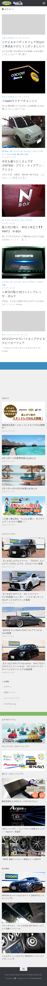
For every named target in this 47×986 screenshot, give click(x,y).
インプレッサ (7, 282)
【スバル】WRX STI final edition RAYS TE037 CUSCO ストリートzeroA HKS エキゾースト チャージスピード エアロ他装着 (24, 666)
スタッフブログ (8, 38)
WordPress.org (10, 704)
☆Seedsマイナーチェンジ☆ (19, 101)
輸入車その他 (22, 154)
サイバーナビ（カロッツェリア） (16, 746)
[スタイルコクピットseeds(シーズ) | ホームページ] (16, 3)
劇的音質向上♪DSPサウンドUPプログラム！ (20, 801)
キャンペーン (7, 335)
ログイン (8, 687)
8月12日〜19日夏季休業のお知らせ (19, 458)
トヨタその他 (10, 154)
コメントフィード (11, 698)
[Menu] (44, 3)
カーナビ (27, 151)
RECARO (5, 151)
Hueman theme (36, 978)
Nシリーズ (6, 220)
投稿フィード (9, 692)
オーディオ (18, 151)
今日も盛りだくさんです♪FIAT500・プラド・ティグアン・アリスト (23, 165)
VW (11, 151)
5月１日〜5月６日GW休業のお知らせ (19, 488)
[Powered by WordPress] (15, 978)
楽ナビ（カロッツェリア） (13, 774)
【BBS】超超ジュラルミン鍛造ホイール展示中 (21, 859)
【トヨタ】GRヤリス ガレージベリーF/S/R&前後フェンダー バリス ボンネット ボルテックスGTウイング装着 (24, 597)
